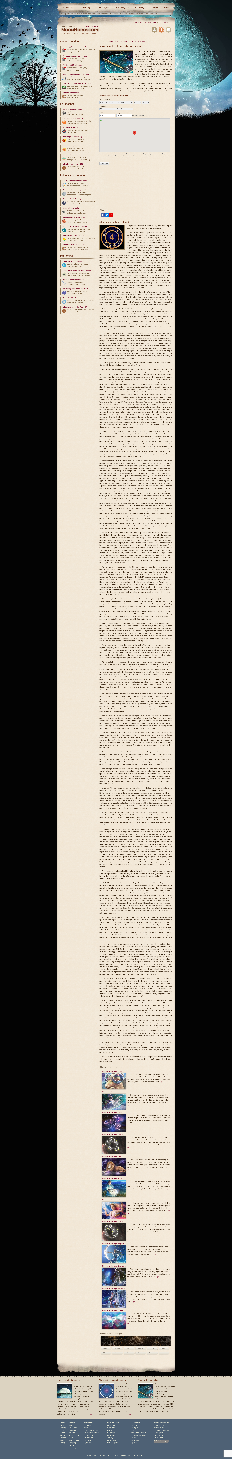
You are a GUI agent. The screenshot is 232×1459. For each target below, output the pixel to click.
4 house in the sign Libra (112, 1200)
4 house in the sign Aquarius (113, 1289)
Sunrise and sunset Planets (73, 235)
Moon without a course (138, 1433)
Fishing (62, 1443)
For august (104, 7)
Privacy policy (159, 1438)
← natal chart (124, 41)
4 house (140, 1348)
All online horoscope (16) (73, 164)
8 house (117, 1353)
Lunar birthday (68, 155)
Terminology (158, 1435)
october (85, 56)
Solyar (86, 1435)
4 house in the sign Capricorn (114, 1266)
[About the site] (161, 30)
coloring (86, 74)
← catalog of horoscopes (108, 41)
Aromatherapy (74, 1440)
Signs (166, 7)
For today (85, 7)
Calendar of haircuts (71, 74)
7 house (105, 1353)
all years (78, 65)
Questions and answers (162, 1430)
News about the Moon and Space (76, 298)
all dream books (84, 270)
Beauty (62, 1435)
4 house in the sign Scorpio (113, 1221)
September (111, 1428)
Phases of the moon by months (75, 190)
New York (166, 22)
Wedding (72, 1445)
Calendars (67, 7)
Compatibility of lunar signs (74, 217)
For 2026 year (122, 7)
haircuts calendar (80, 14)
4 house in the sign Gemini (112, 1112)
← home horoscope (137, 41)
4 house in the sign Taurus (112, 1092)
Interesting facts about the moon (75, 289)
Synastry (87, 1443)
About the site (159, 1425)
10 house (140, 1353)
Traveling (72, 1448)
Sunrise (133, 1438)
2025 (72, 65)
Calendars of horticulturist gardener (77, 83)
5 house (152, 1348)
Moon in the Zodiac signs (73, 199)
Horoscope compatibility (72, 137)
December (111, 1435)
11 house (152, 1353)
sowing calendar (67, 14)
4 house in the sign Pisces (112, 1310)
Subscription (158, 1433)
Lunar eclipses (68, 208)
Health (62, 1430)
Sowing (62, 1440)
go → (163, 1082)
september (76, 56)
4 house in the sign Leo (111, 1156)
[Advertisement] (135, 188)
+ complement (150, 22)
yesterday (83, 47)
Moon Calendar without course (75, 226)
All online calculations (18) (73, 244)
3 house (128, 1348)
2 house (117, 1348)
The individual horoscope (73, 118)
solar (77, 208)
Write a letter (158, 1428)
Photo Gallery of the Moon (73, 261)
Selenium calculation (91, 1433)
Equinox (133, 1443)
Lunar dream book (70, 270)
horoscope (92, 14)
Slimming (63, 1433)
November (111, 1433)
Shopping (72, 1443)
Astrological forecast (71, 127)
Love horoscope (69, 146)
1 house (105, 1348)
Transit (86, 1428)
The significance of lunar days (75, 181)
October (110, 1430)
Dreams (71, 1425)
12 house (164, 1353)
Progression (88, 1438)
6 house (163, 1348)
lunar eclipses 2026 (152, 14)
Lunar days (140, 7)
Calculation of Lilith (91, 1430)
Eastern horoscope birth (72, 109)
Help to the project (161, 1441)
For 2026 (66, 65)
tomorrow (75, 47)
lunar (91, 1435)
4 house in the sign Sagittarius (114, 1244)
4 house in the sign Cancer (112, 1134)
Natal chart (88, 1425)
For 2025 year (112, 1443)
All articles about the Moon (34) (75, 307)
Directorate (88, 1440)
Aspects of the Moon (138, 1435)
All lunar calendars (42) (72, 92)
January (110, 1438)
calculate (104, 163)
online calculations (120, 14)
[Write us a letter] (168, 30)
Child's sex (73, 1428)
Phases (155, 7)
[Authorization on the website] (154, 30)
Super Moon (134, 1440)
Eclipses (133, 1430)
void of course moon (136, 14)
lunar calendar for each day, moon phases (79, 33)
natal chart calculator (104, 14)
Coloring (63, 1428)
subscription (137, 22)
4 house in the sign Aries (112, 1071)
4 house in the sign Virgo (112, 1178)
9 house (128, 1353)
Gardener (63, 1438)
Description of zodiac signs (73, 280)
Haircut (62, 1425)
